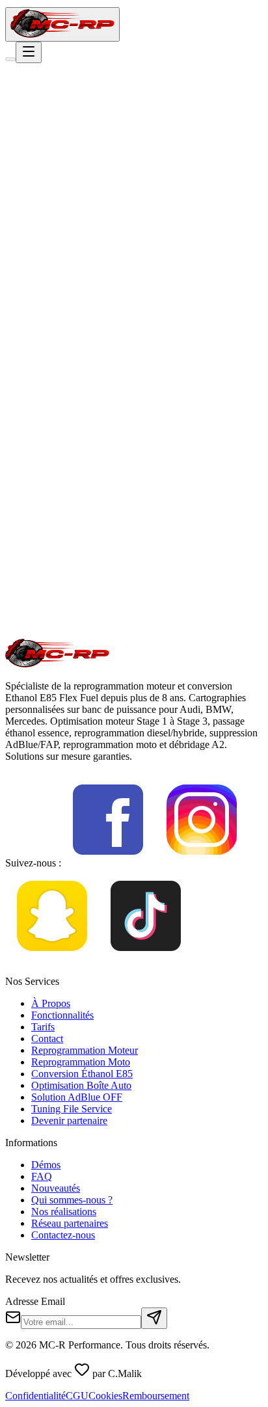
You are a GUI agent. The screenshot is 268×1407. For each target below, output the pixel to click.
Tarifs (43, 1026)
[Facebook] (108, 862)
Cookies (105, 1395)
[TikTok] (146, 959)
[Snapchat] (52, 959)
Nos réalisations (63, 1211)
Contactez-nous (63, 1234)
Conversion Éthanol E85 (82, 1073)
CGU (77, 1395)
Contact (47, 1038)
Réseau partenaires (69, 1223)
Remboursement (155, 1395)
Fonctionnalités (62, 1015)
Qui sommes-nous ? (72, 1199)
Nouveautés (55, 1188)
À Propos (50, 1003)
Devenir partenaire (69, 1120)
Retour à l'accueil (58, 206)
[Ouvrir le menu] (29, 52)
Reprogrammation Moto (80, 1061)
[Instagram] (201, 862)
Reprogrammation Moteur (84, 1050)
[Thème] (10, 59)
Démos (45, 1164)
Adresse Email (35, 1301)
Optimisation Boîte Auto (81, 1085)
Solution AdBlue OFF (76, 1097)
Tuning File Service (71, 1108)
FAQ (41, 1176)
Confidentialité (35, 1395)
